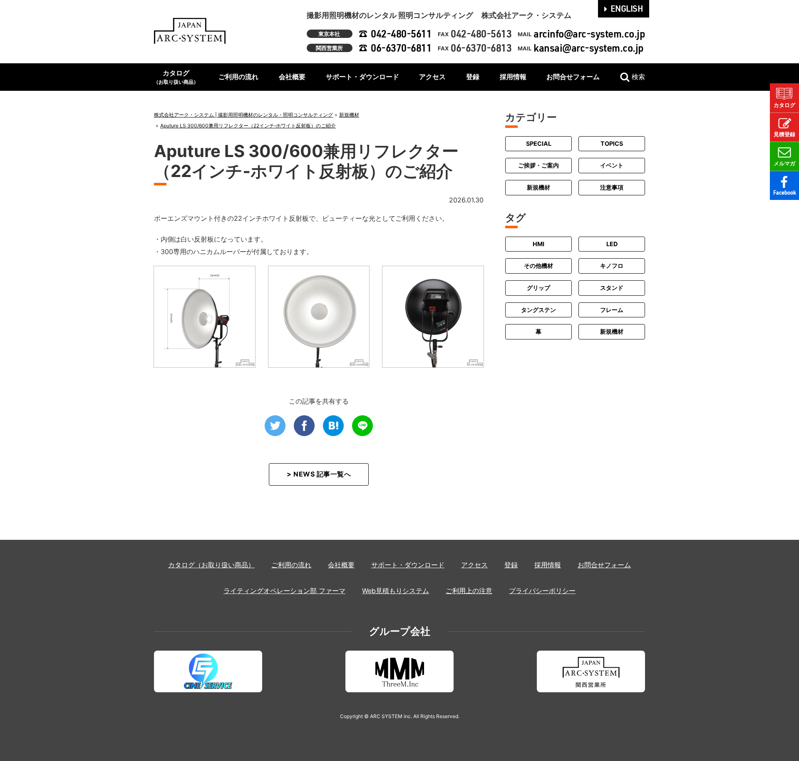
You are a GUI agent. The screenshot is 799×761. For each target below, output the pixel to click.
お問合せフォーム (573, 76)
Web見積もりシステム (395, 590)
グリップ (538, 287)
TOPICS (611, 143)
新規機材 (538, 187)
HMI (538, 243)
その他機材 (538, 265)
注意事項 (611, 187)
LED (612, 243)
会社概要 (292, 76)
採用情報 (513, 76)
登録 (472, 76)
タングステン (538, 309)
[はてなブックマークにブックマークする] (333, 425)
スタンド (611, 287)
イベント (611, 165)
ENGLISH (626, 8)
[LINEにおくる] (362, 425)
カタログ (176, 77)
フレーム (611, 309)
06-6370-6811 (401, 47)
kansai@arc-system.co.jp (588, 47)
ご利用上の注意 (469, 590)
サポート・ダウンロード (362, 76)
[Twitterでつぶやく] (275, 425)
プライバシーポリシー (542, 590)
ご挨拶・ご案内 (538, 165)
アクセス (432, 76)
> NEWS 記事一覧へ (319, 474)
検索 (638, 76)
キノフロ (611, 265)
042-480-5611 (401, 33)
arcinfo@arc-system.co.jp (589, 33)
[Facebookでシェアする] (304, 425)
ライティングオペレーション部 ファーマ (284, 590)
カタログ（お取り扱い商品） (211, 565)
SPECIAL (538, 143)
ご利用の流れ (238, 76)
